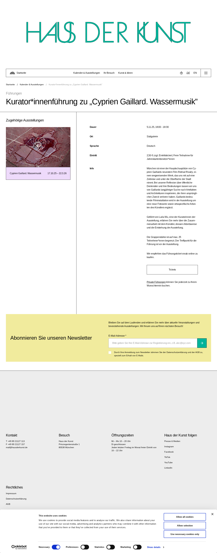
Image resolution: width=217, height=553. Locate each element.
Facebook (169, 452)
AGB (8, 504)
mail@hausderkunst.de (16, 447)
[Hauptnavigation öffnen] (206, 73)
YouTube (168, 462)
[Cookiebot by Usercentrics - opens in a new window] (19, 547)
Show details (153, 547)
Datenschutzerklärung (16, 499)
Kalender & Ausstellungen (32, 84)
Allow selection (185, 525)
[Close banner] (212, 514)
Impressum (11, 493)
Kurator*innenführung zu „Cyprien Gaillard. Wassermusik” (75, 84)
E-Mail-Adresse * (117, 335)
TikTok (167, 457)
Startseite (10, 84)
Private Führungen (156, 282)
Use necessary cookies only (184, 534)
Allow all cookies (185, 517)
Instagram (169, 446)
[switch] (85, 547)
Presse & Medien (172, 441)
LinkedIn (168, 468)
